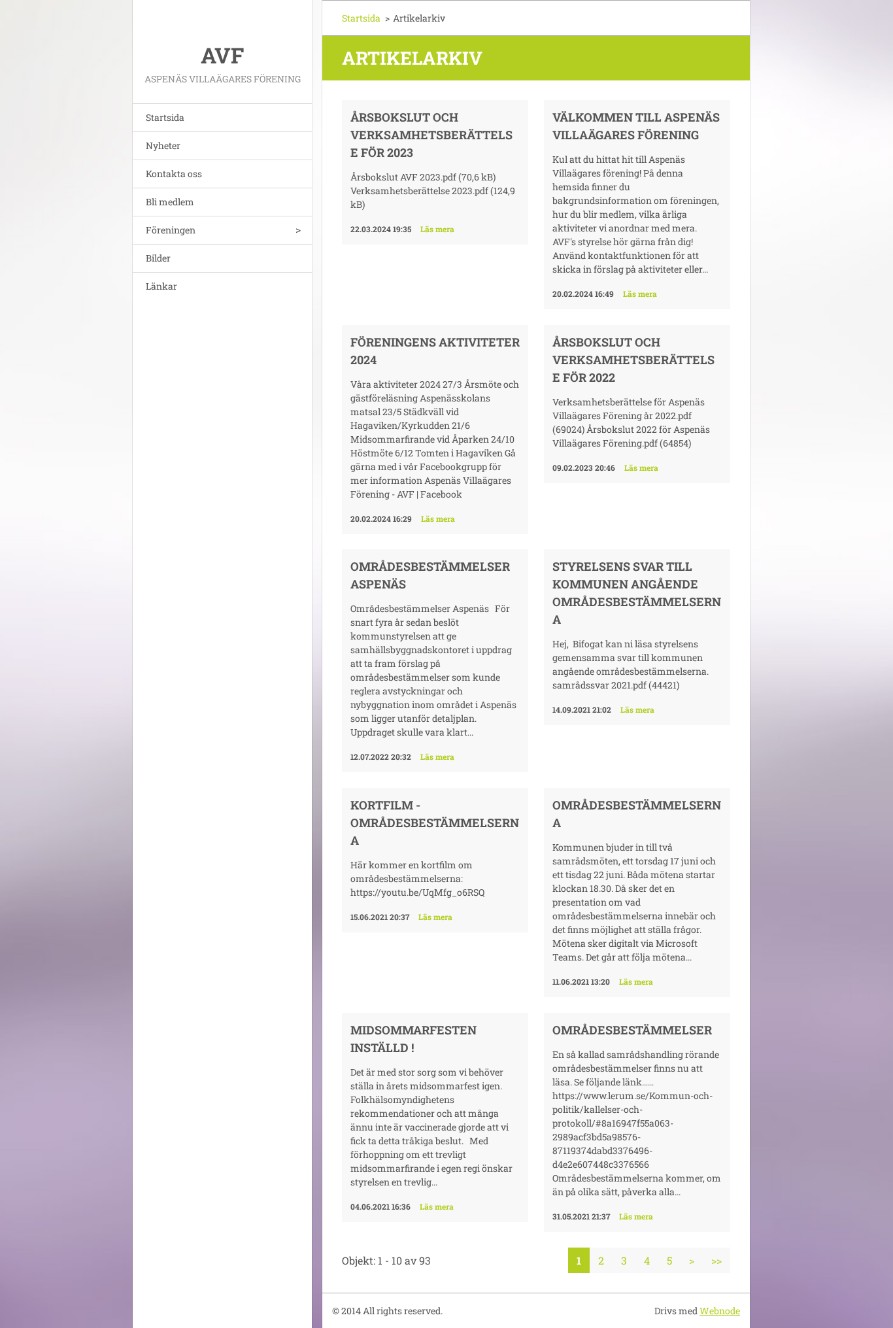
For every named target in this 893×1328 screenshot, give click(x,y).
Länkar (161, 286)
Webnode (719, 1310)
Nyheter (163, 145)
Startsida (165, 117)
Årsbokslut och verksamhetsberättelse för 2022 (633, 359)
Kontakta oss (174, 173)
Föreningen (170, 230)
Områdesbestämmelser (632, 1030)
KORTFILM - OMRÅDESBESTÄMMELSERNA (434, 822)
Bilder (158, 258)
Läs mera (437, 229)
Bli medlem (170, 202)
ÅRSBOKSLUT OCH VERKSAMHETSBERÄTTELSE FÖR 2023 (431, 134)
